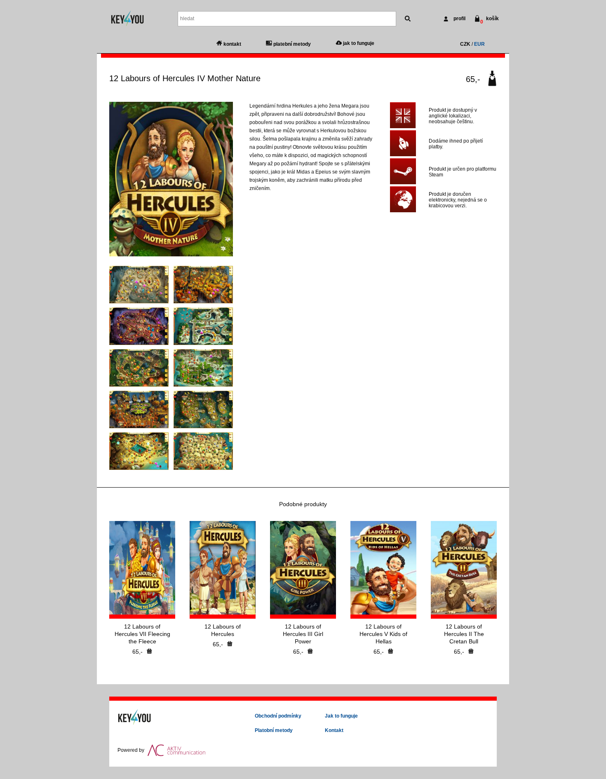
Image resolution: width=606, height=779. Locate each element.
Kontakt (334, 730)
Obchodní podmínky (278, 716)
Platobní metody (274, 730)
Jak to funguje (341, 716)
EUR (479, 44)
